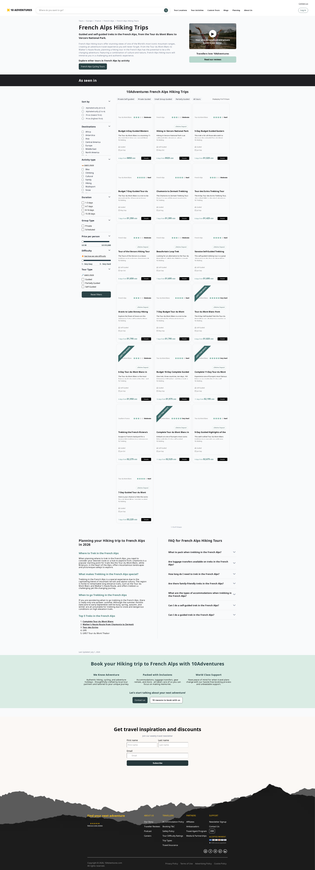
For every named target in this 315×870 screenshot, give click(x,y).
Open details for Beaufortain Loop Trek (172, 252)
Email (130, 751)
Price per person (91, 236)
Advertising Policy (203, 863)
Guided (88, 279)
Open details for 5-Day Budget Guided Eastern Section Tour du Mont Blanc (211, 132)
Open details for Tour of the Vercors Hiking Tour (134, 252)
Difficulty (87, 250)
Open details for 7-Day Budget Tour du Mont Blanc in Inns (172, 313)
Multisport (90, 187)
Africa (88, 132)
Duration (87, 197)
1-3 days (89, 202)
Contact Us (214, 826)
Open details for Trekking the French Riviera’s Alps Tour (134, 433)
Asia (87, 139)
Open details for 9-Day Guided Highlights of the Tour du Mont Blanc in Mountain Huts (211, 433)
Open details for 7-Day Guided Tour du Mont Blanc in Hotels (134, 493)
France (98, 21)
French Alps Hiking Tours (128, 21)
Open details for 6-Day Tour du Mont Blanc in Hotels (134, 373)
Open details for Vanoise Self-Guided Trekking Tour (211, 252)
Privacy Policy (171, 863)
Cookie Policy (220, 863)
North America (92, 152)
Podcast (148, 831)
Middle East (91, 149)
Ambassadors (192, 826)
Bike (87, 169)
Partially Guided (92, 283)
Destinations (89, 126)
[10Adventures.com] (19, 10)
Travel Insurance (170, 845)
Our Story (148, 821)
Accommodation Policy (173, 821)
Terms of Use (186, 863)
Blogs (226, 10)
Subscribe (157, 763)
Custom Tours (213, 10)
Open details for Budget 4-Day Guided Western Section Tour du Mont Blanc (134, 132)
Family (88, 180)
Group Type (88, 220)
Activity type (88, 159)
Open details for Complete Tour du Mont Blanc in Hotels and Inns (172, 433)
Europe (89, 21)
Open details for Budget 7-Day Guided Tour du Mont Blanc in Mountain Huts (134, 192)
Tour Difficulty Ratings (173, 835)
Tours (81, 21)
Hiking (89, 183)
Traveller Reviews (152, 826)
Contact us (303, 3)
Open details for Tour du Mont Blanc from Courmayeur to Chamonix (211, 313)
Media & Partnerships (196, 835)
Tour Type (87, 269)
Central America (93, 142)
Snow (88, 190)
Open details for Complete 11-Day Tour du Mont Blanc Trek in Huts (211, 373)
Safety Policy (168, 831)
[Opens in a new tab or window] (205, 851)
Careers (147, 835)
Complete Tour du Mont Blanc (98, 621)
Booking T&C (169, 826)
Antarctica (90, 135)
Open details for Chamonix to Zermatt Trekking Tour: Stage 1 (172, 192)
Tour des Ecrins (90, 627)
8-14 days (89, 210)
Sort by (85, 101)
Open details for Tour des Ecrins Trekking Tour (211, 192)
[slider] (83, 242)
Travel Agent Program (196, 831)
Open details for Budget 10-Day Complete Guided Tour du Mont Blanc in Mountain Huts (172, 373)
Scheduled (90, 229)
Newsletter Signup (217, 821)
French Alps (109, 21)
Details (146, 158)
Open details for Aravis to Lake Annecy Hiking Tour (134, 313)
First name (132, 740)
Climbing (90, 173)
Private (88, 226)
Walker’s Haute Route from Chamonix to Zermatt (108, 624)
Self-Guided (90, 287)
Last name (163, 740)
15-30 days (90, 214)
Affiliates (190, 821)
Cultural (89, 176)
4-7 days (89, 206)
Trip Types (167, 840)
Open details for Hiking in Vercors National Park (172, 132)
